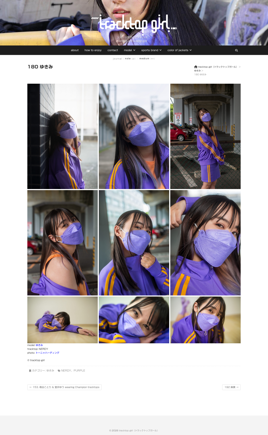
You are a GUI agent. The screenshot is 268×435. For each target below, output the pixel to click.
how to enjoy (93, 50)
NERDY (66, 370)
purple (79, 370)
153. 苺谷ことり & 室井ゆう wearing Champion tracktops (64, 387)
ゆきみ (39, 345)
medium (147, 58)
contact (113, 50)
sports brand (149, 50)
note (130, 58)
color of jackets (178, 50)
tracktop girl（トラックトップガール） (139, 430)
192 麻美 (231, 387)
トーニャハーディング (47, 353)
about (75, 50)
